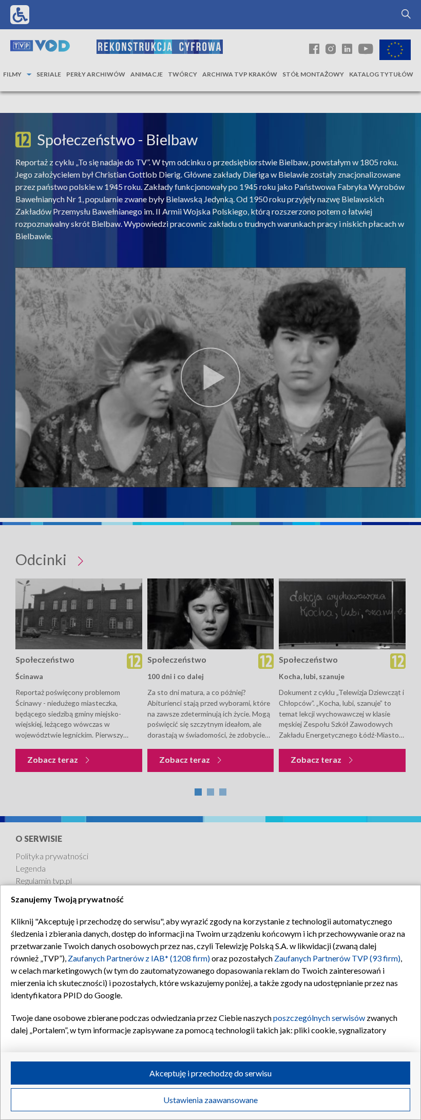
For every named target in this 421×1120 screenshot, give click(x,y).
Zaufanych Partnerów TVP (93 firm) (337, 958)
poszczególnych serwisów (319, 1017)
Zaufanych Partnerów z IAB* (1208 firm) (139, 958)
